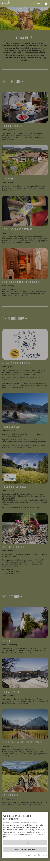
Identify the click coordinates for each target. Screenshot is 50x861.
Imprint (44, 855)
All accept (25, 843)
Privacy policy (36, 855)
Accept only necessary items (25, 849)
